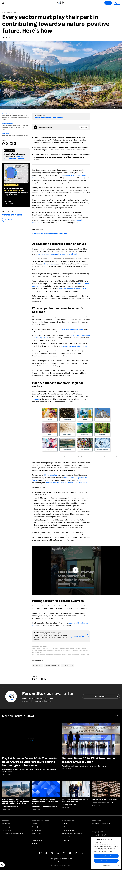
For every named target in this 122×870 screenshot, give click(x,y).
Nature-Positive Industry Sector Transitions (50, 233)
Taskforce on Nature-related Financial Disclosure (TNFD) (66, 483)
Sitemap (61, 862)
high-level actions (51, 475)
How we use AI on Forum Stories (104, 799)
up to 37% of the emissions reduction (72, 289)
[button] (76, 570)
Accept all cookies (106, 860)
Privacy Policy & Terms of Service (61, 858)
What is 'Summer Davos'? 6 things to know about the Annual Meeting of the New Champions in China (15, 801)
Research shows (50, 264)
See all (117, 716)
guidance (35, 399)
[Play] (35, 127)
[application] (76, 570)
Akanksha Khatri (7, 123)
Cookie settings (106, 865)
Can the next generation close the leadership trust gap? (75, 800)
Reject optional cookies (106, 856)
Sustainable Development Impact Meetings (48, 117)
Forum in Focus (9, 12)
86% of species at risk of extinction (74, 346)
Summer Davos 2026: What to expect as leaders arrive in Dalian (88, 760)
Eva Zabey (5, 133)
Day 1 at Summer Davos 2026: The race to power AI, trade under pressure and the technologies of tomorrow (29, 762)
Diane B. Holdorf (7, 114)
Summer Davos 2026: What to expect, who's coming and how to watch (45, 801)
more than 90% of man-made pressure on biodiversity (58, 254)
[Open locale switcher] (2, 864)
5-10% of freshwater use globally (71, 329)
